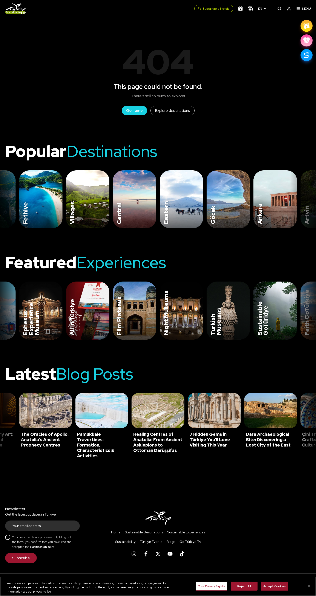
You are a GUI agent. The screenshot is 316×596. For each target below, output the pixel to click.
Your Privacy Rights (211, 586)
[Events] (240, 8)
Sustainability (125, 541)
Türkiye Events (151, 541)
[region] (158, 586)
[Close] (309, 586)
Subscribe (21, 557)
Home (116, 532)
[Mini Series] (250, 8)
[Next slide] (305, 199)
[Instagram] (134, 554)
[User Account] (289, 8)
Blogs (171, 541)
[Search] (279, 8)
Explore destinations (172, 110)
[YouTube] (170, 554)
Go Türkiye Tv (190, 541)
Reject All (244, 586)
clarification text (42, 547)
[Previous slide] (8, 199)
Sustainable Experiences (186, 532)
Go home (134, 110)
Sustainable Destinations (144, 532)
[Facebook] (146, 554)
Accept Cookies (274, 586)
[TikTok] (182, 554)
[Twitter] (158, 554)
